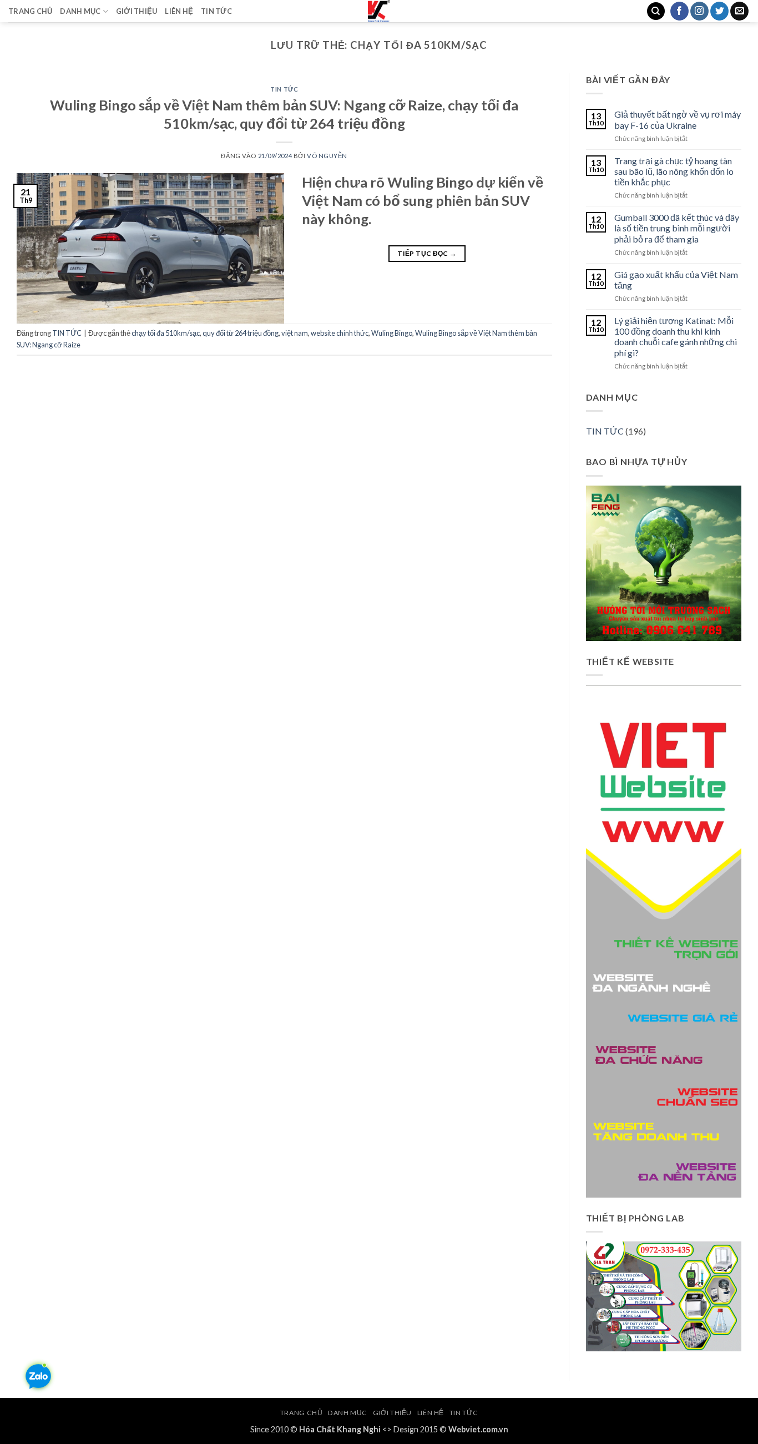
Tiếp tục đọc (426, 253)
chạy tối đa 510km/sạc (166, 333)
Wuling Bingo (391, 333)
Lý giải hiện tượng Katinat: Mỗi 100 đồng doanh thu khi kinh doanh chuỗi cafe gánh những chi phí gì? (675, 336)
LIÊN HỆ (179, 11)
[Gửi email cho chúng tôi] (739, 11)
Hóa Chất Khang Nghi (340, 1429)
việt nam (294, 333)
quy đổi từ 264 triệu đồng (241, 333)
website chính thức (339, 333)
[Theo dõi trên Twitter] (719, 11)
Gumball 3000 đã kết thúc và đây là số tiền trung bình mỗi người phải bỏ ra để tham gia (676, 228)
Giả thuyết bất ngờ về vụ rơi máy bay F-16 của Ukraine (677, 119)
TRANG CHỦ (30, 11)
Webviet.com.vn (478, 1429)
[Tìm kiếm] (656, 11)
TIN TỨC (216, 11)
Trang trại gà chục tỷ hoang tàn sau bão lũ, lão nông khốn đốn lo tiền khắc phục (674, 171)
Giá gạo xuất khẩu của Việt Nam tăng (676, 279)
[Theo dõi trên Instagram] (699, 11)
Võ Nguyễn (327, 155)
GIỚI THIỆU (137, 11)
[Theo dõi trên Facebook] (679, 11)
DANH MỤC (80, 11)
